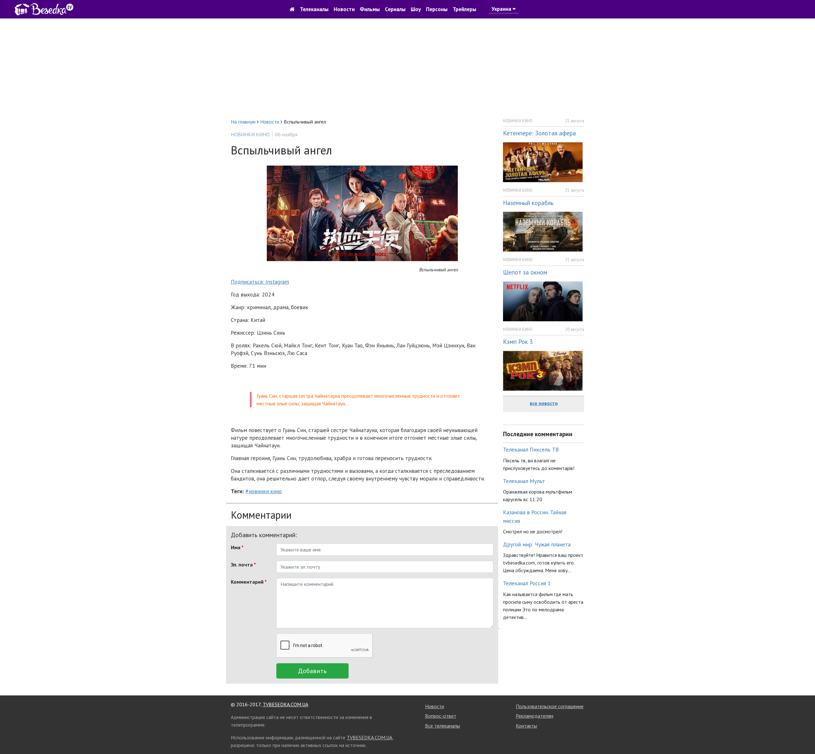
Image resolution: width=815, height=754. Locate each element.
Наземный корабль (528, 203)
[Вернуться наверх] (803, 735)
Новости (344, 9)
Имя (237, 547)
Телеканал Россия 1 (527, 583)
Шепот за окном (525, 272)
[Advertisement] (407, 68)
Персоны (437, 9)
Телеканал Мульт (524, 481)
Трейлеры (464, 9)
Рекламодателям (534, 716)
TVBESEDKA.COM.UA (285, 704)
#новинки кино (263, 491)
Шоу (416, 9)
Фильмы (370, 9)
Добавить (312, 671)
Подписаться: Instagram (260, 281)
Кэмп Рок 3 (518, 341)
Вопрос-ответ (440, 716)
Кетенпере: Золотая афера (539, 133)
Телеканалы (314, 9)
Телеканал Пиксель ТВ (531, 449)
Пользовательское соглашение (550, 706)
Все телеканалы (442, 725)
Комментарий (249, 582)
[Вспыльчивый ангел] (362, 213)
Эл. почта (243, 564)
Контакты (526, 725)
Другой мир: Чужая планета (536, 544)
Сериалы (395, 9)
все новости (544, 403)
